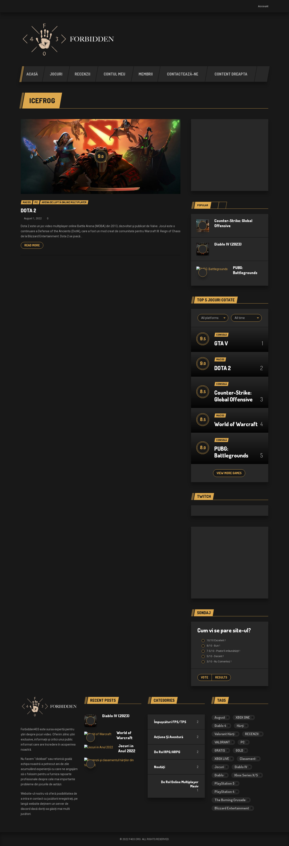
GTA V (221, 343)
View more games (229, 473)
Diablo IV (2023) (228, 244)
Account (263, 6)
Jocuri (219, 767)
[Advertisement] (229, 155)
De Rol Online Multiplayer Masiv (179, 784)
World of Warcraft (236, 423)
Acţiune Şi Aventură (168, 737)
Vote (204, 677)
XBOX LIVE (222, 759)
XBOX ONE (243, 717)
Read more (32, 245)
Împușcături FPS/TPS (170, 722)
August (220, 717)
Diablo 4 (220, 726)
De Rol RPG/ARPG (167, 752)
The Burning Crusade (230, 800)
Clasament (248, 759)
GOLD (239, 750)
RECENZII (252, 734)
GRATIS (220, 750)
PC (243, 742)
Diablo (219, 775)
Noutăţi (159, 767)
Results (221, 677)
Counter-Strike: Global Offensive (233, 396)
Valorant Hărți (224, 734)
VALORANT (222, 742)
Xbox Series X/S (246, 775)
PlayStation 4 (224, 792)
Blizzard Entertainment (232, 808)
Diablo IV (241, 767)
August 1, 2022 (33, 218)
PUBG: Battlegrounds (231, 452)
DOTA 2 (28, 210)
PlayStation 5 (224, 783)
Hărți (240, 726)
